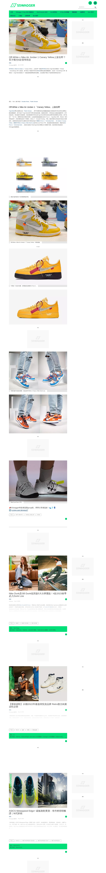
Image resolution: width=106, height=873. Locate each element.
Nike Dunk (22, 605)
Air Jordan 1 (20, 68)
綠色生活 (12, 15)
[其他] (66, 63)
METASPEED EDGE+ (28, 840)
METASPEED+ (56, 840)
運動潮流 (74, 12)
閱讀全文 (38, 616)
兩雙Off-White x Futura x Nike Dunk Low (24, 122)
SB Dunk (28, 605)
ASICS (18, 840)
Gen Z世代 (91, 12)
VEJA (17, 730)
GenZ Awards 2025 (42, 12)
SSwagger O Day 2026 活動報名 (25, 12)
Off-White (11, 68)
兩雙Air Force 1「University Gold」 (46, 121)
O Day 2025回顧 (64, 12)
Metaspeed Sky (43, 840)
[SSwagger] (31, 5)
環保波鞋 (34, 730)
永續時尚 (82, 12)
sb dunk (34, 623)
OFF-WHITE (19, 514)
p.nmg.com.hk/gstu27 (20, 510)
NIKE (38, 514)
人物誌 (20, 15)
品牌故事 (27, 15)
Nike (16, 68)
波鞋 (23, 730)
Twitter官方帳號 (48, 607)
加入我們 (35, 15)
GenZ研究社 (53, 12)
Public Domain (34, 101)
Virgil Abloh (12, 111)
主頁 (11, 12)
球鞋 (10, 63)
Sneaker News (25, 101)
